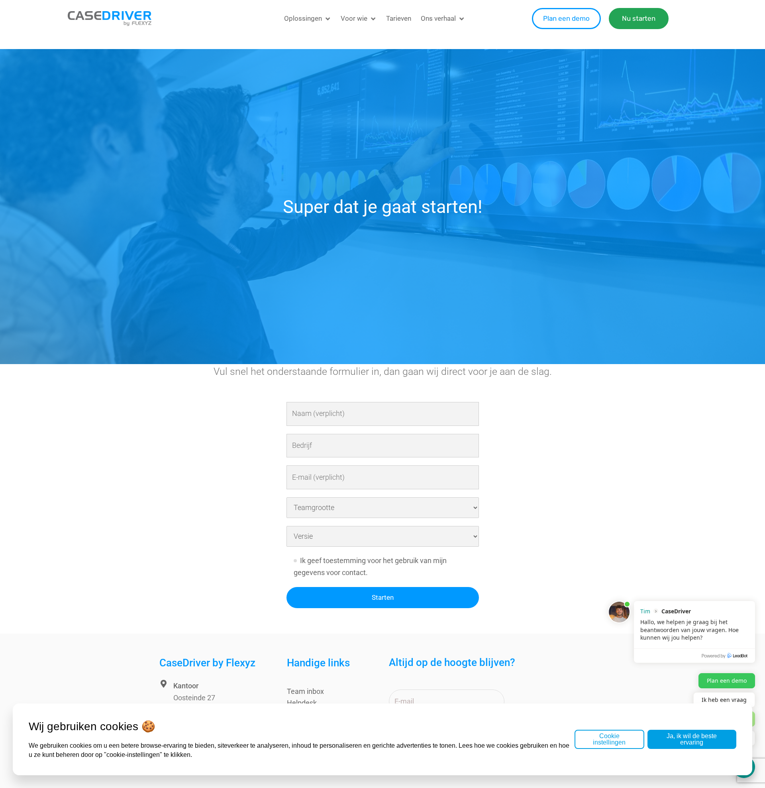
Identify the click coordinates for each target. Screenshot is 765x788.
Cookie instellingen (609, 739)
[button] (307, 18)
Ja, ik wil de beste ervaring (692, 739)
